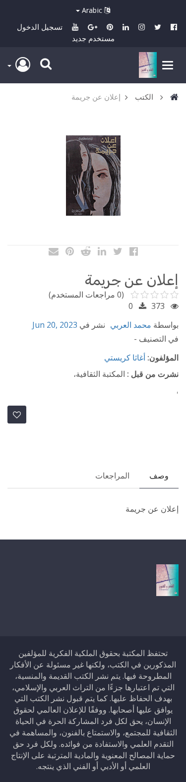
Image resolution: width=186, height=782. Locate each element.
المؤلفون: (163, 357)
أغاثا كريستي (124, 357)
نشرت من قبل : (153, 373)
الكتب (144, 97)
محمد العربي (130, 324)
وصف (159, 475)
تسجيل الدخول (39, 27)
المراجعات (112, 475)
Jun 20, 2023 (54, 324)
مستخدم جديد (93, 38)
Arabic (92, 10)
